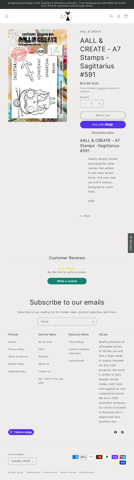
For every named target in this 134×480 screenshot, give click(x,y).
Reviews (43, 356)
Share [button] (86, 215)
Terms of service (68, 472)
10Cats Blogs (76, 341)
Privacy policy (50, 472)
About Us (43, 363)
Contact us (44, 371)
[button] (6, 16)
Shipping (101, 88)
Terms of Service (18, 356)
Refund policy (33, 472)
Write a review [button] (67, 281)
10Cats (20, 472)
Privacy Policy (16, 349)
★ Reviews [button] (131, 243)
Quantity (84, 97)
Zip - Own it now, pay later (50, 380)
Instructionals (76, 360)
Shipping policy (86, 472)
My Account (45, 341)
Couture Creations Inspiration (79, 351)
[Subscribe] (92, 321)
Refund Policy (16, 363)
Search (12, 341)
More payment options (103, 132)
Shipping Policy (17, 371)
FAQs (41, 349)
